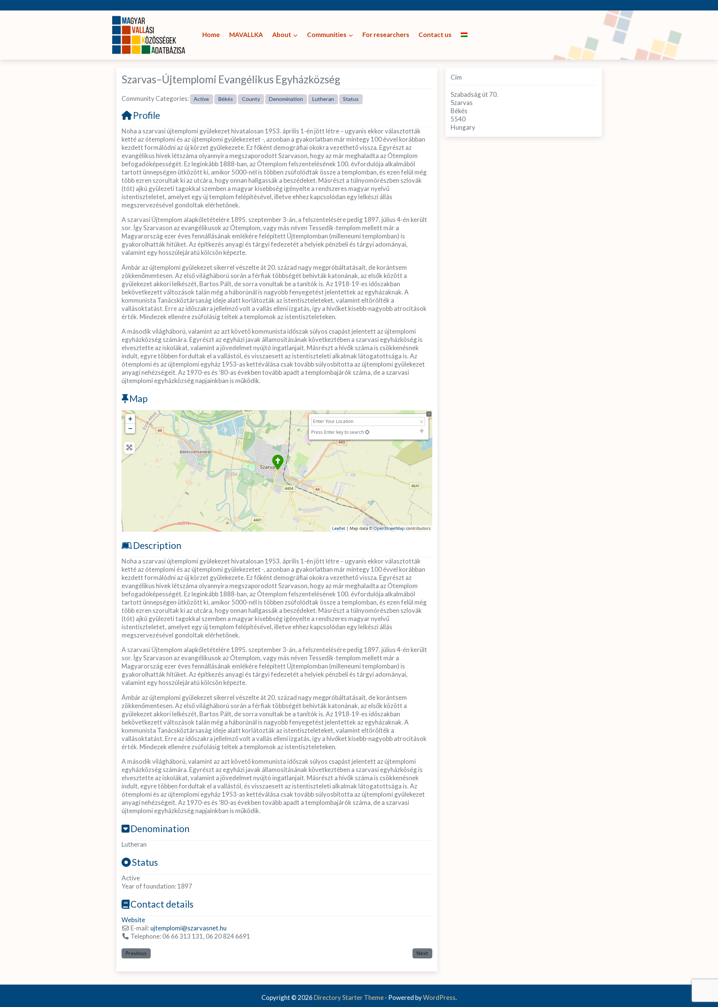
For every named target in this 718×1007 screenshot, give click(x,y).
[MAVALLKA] (149, 34)
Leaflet (338, 528)
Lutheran (323, 99)
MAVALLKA (246, 34)
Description (157, 545)
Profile (146, 115)
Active (201, 99)
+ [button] (130, 419)
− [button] (130, 428)
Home (211, 34)
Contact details (162, 904)
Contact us (434, 34)
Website (133, 920)
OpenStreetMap (389, 528)
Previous (136, 953)
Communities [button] (326, 34)
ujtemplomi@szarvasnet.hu (188, 928)
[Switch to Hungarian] (464, 35)
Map (138, 398)
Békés (225, 99)
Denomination (286, 99)
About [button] (281, 34)
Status (351, 99)
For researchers (385, 34)
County (251, 99)
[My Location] (367, 432)
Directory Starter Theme (349, 997)
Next (422, 953)
